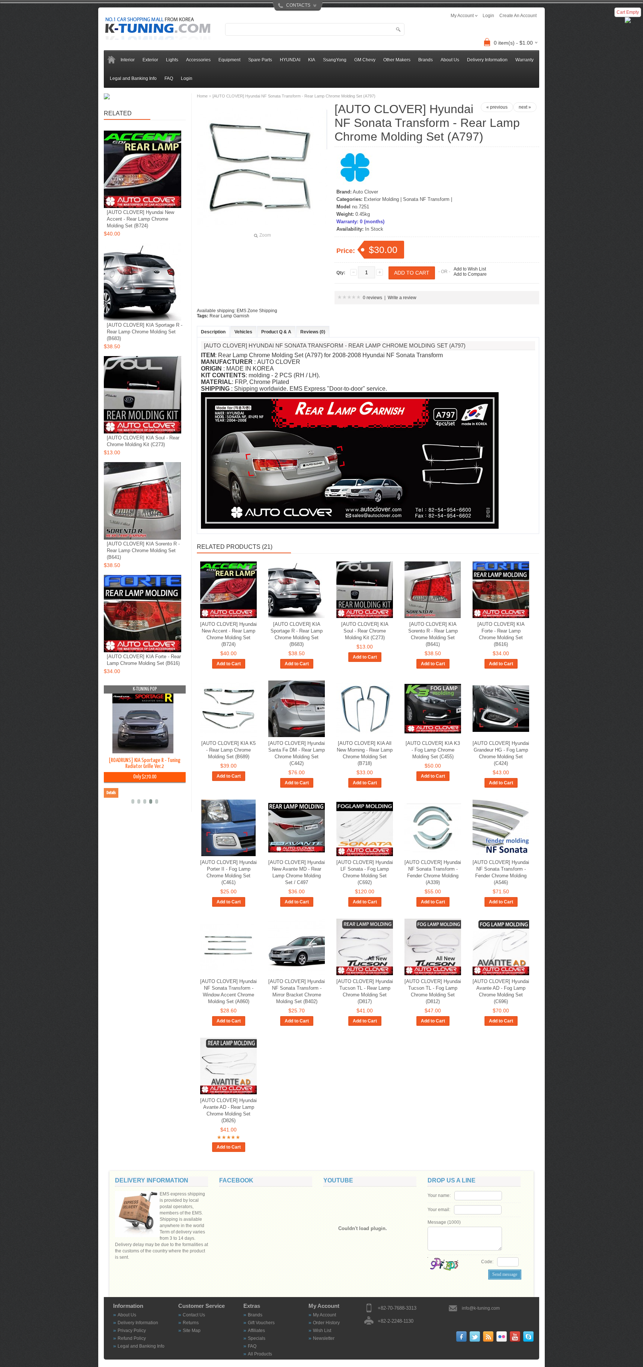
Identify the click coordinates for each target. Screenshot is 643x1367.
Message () (444, 1222)
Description (213, 331)
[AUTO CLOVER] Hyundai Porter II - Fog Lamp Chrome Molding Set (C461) (228, 872)
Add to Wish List (470, 269)
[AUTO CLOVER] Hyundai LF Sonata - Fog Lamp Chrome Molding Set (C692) (364, 872)
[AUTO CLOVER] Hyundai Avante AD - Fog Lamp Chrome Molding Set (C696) (501, 991)
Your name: (439, 1195)
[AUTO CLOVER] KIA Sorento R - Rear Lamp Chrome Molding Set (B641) (433, 634)
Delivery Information (487, 60)
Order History (326, 1322)
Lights (172, 60)
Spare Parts (260, 60)
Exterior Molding (381, 199)
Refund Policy (132, 1338)
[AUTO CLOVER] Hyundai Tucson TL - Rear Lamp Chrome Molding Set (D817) (364, 991)
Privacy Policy (132, 1330)
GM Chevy (364, 60)
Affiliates (256, 1330)
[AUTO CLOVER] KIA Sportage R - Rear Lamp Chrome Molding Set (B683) (297, 634)
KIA (311, 60)
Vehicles (243, 331)
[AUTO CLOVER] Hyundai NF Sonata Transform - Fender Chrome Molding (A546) (501, 872)
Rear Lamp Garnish (229, 315)
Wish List (322, 1330)
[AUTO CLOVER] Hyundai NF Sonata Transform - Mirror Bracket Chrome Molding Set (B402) (296, 991)
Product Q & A (276, 331)
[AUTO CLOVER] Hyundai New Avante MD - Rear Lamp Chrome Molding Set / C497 (296, 872)
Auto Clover (365, 192)
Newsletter (324, 1338)
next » (525, 107)
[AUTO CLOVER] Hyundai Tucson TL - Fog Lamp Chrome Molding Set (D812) (432, 991)
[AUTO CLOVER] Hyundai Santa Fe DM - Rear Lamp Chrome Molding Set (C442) (296, 753)
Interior (128, 60)
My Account (324, 1315)
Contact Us (194, 1315)
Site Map (192, 1330)
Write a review (402, 297)
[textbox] (314, 29)
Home (202, 96)
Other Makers (396, 60)
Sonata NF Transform (426, 199)
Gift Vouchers (261, 1322)
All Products (260, 1354)
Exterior (150, 60)
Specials (256, 1338)
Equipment (229, 60)
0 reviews (372, 297)
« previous (497, 107)
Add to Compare (470, 274)
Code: (487, 1261)
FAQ (168, 78)
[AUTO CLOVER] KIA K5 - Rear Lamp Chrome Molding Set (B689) (228, 749)
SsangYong (334, 60)
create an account (518, 15)
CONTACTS (298, 5)
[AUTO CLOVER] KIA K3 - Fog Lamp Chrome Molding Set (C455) (433, 749)
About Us (450, 60)
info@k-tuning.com (481, 1308)
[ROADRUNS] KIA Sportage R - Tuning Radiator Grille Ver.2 (144, 763)
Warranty (524, 60)
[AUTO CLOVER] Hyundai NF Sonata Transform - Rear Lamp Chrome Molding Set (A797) (293, 96)
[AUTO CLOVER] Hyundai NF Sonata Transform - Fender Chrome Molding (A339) (432, 872)
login (488, 15)
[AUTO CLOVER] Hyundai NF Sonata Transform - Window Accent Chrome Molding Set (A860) (228, 991)
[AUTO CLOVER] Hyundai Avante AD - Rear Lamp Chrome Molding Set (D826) (228, 1110)
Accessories (198, 60)
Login (186, 78)
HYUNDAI (290, 60)
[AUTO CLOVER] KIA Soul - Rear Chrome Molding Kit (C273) (364, 630)
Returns (191, 1322)
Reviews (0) (312, 331)
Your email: (439, 1209)
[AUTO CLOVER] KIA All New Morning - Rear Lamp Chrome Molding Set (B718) (365, 753)
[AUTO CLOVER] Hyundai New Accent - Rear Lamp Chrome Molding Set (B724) (228, 634)
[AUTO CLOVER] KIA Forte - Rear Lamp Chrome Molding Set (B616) (501, 634)
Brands (255, 1315)
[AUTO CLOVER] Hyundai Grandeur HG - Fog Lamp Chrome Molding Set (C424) (501, 753)
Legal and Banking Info (133, 78)
